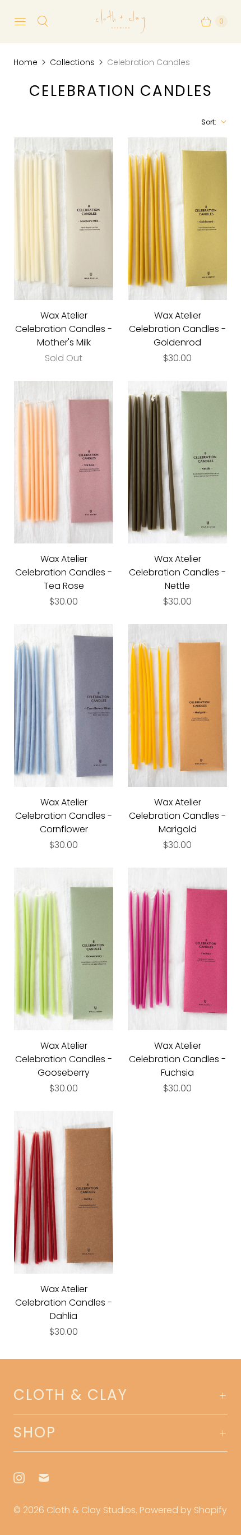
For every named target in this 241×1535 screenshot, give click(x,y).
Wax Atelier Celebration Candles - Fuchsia (177, 1059)
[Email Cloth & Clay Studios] (50, 1477)
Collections (72, 62)
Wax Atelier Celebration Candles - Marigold (177, 816)
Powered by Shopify (183, 1510)
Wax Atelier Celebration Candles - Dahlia (63, 1302)
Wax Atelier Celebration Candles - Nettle (177, 572)
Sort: (205, 122)
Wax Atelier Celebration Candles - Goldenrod (177, 329)
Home (25, 62)
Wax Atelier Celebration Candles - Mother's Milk (63, 329)
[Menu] (20, 21)
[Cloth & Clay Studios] (120, 21)
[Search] (42, 21)
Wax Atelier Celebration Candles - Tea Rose (63, 572)
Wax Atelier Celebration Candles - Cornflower (63, 816)
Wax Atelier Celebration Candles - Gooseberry (63, 1059)
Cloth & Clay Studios (91, 1510)
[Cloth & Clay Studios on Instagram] (25, 1477)
